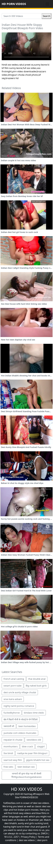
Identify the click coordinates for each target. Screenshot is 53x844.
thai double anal (37, 678)
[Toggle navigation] (47, 4)
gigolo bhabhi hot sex (37, 760)
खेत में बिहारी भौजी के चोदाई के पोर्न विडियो (21, 719)
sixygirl (41, 746)
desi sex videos (27, 840)
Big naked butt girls (36, 685)
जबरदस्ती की (9, 726)
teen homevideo (27, 726)
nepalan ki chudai (13, 739)
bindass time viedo (34, 712)
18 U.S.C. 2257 (11, 836)
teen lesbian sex (26, 766)
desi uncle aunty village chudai (20, 692)
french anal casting (14, 678)
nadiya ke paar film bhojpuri (32, 753)
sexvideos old (34, 739)
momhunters (11, 746)
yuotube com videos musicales (20, 733)
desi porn (42, 840)
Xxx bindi (8, 753)
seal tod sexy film (13, 760)
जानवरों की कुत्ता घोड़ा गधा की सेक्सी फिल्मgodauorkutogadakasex (26, 775)
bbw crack (27, 746)
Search (46, 16)
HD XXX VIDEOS (26, 789)
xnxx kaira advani (13, 699)
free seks (8, 766)
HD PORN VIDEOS (14, 4)
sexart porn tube (12, 685)
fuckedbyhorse (12, 712)
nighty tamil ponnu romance (19, 705)
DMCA (44, 833)
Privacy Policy (28, 836)
